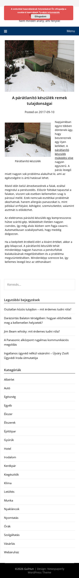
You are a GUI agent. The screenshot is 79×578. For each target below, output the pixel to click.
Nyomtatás (11, 518)
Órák (7, 526)
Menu (71, 31)
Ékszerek (10, 422)
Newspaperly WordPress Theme (46, 570)
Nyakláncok (11, 509)
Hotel (7, 448)
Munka (8, 500)
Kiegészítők (11, 474)
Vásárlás (9, 543)
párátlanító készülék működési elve (64, 154)
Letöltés (9, 491)
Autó (7, 388)
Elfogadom (40, 16)
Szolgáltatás (12, 535)
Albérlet (9, 379)
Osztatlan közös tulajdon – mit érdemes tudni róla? (37, 309)
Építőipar (10, 431)
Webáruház (11, 552)
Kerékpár (10, 466)
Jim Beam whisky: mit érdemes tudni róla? (32, 331)
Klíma (8, 483)
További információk (49, 12)
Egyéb (8, 405)
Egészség (10, 397)
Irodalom (10, 457)
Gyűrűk (9, 440)
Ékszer (8, 414)
